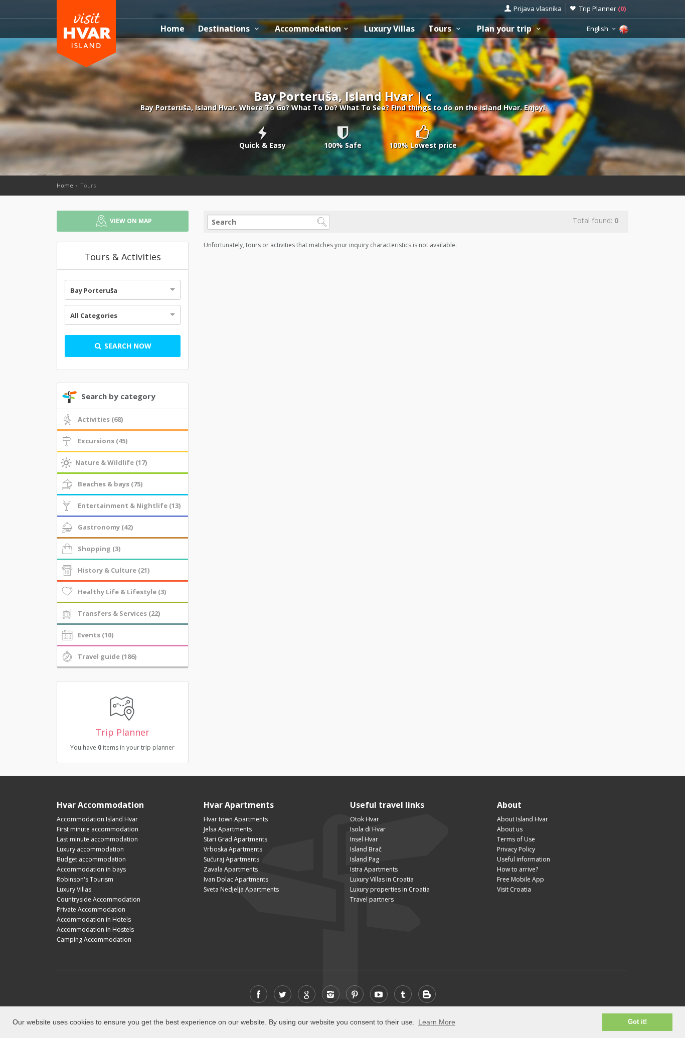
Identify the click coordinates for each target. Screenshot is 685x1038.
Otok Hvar (364, 819)
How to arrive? (517, 869)
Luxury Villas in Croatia (382, 879)
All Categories (93, 315)
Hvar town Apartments (236, 819)
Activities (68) (100, 419)
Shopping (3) (99, 548)
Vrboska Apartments (233, 849)
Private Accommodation (91, 909)
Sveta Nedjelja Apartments (241, 889)
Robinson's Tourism (85, 879)
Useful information (523, 859)
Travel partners (372, 899)
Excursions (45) (102, 440)
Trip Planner (602, 8)
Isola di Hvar (368, 829)
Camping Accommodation (94, 939)
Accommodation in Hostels (95, 929)
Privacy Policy (516, 849)
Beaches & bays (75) (110, 483)
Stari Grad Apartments (235, 839)
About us (510, 829)
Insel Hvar (364, 839)
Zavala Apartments (231, 869)
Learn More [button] (436, 1022)
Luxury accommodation (90, 849)
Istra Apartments (374, 869)
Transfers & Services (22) (119, 613)
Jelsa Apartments (228, 829)
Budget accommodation (91, 859)
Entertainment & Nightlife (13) (129, 505)
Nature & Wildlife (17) (111, 462)
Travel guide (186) (107, 656)
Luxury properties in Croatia (390, 889)
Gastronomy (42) (105, 527)
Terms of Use (516, 839)
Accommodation (308, 29)
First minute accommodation (97, 829)
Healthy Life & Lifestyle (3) (122, 591)
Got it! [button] (637, 1021)
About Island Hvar (522, 819)
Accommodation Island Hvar (97, 819)
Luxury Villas (389, 29)
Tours (440, 29)
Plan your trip (505, 29)
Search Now (126, 346)
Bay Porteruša (93, 290)
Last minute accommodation (97, 839)
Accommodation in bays (91, 869)
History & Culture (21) (113, 570)
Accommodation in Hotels (94, 919)
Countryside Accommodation (98, 899)
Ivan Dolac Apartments (236, 879)
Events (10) (95, 634)
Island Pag (364, 859)
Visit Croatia (514, 889)
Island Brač (366, 849)
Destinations (225, 29)
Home (172, 29)
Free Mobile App (520, 879)
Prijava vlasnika (537, 8)
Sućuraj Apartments (231, 859)
